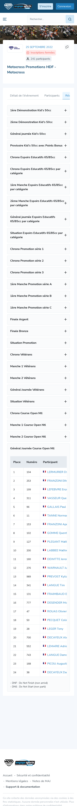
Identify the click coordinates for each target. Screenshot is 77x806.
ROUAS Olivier (57, 611)
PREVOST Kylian (58, 577)
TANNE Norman (57, 516)
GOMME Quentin (58, 533)
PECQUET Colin (57, 620)
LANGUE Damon (58, 655)
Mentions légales (17, 781)
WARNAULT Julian (59, 568)
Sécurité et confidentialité (33, 775)
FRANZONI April (58, 524)
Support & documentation (23, 787)
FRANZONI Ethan (58, 481)
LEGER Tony (55, 629)
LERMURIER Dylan (59, 472)
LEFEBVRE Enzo (57, 489)
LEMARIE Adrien (58, 646)
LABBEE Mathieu (58, 550)
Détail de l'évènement (24, 96)
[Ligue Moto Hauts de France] (15, 48)
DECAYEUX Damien (60, 672)
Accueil (7, 775)
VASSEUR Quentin (59, 498)
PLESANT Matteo (58, 542)
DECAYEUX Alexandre (61, 637)
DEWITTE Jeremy (58, 559)
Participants (52, 96)
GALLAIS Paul (56, 507)
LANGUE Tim (56, 585)
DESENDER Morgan (60, 603)
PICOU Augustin (58, 664)
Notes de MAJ (41, 781)
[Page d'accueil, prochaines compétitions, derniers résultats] (17, 6)
